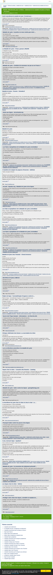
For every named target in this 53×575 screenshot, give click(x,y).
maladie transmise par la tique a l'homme (14, 543)
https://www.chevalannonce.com (12, 272)
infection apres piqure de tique (24, 313)
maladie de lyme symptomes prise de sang (18, 164)
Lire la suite (5, 24)
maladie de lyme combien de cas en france (16, 86)
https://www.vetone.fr (9, 495)
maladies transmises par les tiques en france (15, 530)
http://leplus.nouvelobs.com (11, 46)
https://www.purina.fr (9, 512)
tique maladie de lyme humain (25, 205)
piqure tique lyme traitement (11, 533)
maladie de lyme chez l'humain (34, 274)
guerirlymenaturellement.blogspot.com (13, 26)
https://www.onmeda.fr (10, 105)
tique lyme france (8, 531)
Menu (50, 1)
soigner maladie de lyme (31, 143)
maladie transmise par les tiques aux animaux (15, 551)
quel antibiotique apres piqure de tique (37, 312)
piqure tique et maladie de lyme (18, 203)
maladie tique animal (9, 558)
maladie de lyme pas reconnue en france (38, 28)
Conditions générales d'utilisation (23, 563)
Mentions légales (10, 563)
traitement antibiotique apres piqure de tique (18, 312)
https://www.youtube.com (10, 84)
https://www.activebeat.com (11, 225)
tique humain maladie (9, 556)
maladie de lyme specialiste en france (17, 143)
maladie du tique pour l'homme (11, 541)
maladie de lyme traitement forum (24, 29)
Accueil (3, 563)
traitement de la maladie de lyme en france (23, 87)
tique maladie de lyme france (35, 203)
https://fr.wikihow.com (9, 184)
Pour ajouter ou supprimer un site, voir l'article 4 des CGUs (16, 565)
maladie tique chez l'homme (11, 550)
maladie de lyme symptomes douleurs (31, 166)
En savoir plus (15, 573)
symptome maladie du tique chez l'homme (14, 545)
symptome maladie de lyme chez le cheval (31, 275)
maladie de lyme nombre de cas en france (40, 29)
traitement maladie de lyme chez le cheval (14, 275)
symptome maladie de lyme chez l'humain (18, 274)
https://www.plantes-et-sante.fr (11, 310)
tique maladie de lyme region (25, 462)
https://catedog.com (9, 385)
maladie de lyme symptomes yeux (36, 164)
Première (7, 516)
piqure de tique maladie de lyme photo (38, 461)
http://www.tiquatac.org (10, 202)
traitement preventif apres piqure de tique (41, 313)
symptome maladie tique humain (12, 555)
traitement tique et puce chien (17, 437)
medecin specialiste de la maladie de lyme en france (20, 142)
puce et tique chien (19, 438)
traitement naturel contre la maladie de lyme (18, 28)
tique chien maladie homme (11, 553)
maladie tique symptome (10, 536)
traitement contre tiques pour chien (36, 437)
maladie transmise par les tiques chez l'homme (15, 548)
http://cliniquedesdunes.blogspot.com (13, 345)
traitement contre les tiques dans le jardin (34, 438)
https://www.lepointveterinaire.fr (12, 420)
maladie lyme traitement (29, 108)
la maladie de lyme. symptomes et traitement (15, 528)
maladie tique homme (9, 540)
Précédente (12, 516)
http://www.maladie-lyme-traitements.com (14, 367)
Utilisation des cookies (37, 563)
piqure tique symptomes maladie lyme (19, 461)
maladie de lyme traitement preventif (18, 480)
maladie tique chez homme (10, 546)
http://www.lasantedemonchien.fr (12, 435)
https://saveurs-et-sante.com (11, 478)
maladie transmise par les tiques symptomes (15, 538)
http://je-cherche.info (9, 330)
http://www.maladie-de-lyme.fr (11, 140)
